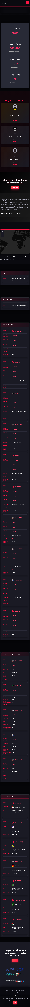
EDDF (14, 433)
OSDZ (14, 345)
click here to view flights (9, 259)
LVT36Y (15, 398)
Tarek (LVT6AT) (18, 393)
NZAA (14, 620)
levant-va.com (20, 992)
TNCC (14, 465)
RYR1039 (15, 491)
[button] (2, 231)
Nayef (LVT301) (18, 919)
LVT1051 (15, 367)
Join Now (15, 187)
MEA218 (15, 429)
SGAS (14, 376)
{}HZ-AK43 (15, 460)
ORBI (14, 558)
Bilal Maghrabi (15, 115)
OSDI (14, 340)
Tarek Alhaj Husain (15, 136)
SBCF (14, 371)
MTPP (14, 496)
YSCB (14, 625)
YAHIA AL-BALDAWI (15, 159)
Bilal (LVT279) (18, 362)
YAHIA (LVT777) (19, 842)
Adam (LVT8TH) (18, 424)
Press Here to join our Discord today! (12, 213)
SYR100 (15, 335)
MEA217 (15, 522)
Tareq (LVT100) (18, 331)
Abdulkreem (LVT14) (20, 900)
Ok (15, 1002)
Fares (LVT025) (18, 822)
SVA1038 (15, 615)
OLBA (14, 438)
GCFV (14, 402)
